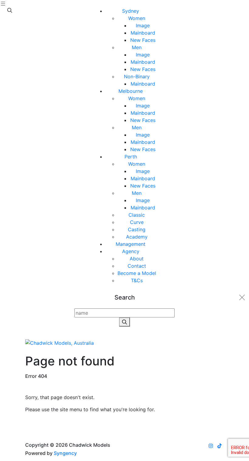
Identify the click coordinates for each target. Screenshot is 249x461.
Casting (136, 229)
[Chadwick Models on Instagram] (211, 446)
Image (143, 25)
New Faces (142, 40)
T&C (137, 280)
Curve (137, 222)
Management (130, 244)
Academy (137, 237)
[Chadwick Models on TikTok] (220, 446)
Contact (137, 266)
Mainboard (143, 33)
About (137, 259)
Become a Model (137, 273)
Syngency (65, 453)
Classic (136, 215)
